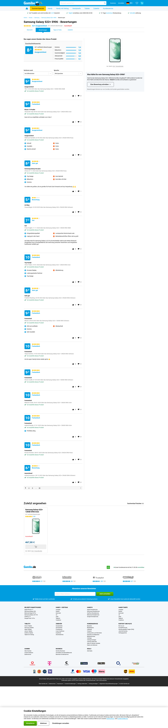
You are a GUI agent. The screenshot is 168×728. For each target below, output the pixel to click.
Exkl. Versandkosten (118, 66)
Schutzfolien (59, 627)
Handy (50, 8)
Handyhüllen (59, 626)
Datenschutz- (110, 718)
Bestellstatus (90, 627)
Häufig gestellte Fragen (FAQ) (126, 629)
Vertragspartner (123, 633)
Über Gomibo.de (43, 683)
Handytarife (77, 8)
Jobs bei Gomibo (123, 631)
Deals (89, 648)
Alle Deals (89, 651)
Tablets (87, 8)
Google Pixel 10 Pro (29, 618)
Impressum (60, 683)
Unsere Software (28, 652)
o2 (56, 615)
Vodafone (58, 620)
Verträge (89, 638)
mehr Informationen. (101, 680)
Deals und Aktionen (92, 645)
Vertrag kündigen (91, 640)
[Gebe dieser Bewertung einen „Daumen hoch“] (73, 95)
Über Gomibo (27, 651)
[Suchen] (104, 3)
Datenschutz (27, 654)
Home (25, 17)
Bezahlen (89, 626)
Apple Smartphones (92, 609)
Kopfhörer (58, 633)
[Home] (27, 8)
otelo (57, 616)
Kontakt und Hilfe (125, 623)
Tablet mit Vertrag (29, 634)
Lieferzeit (89, 629)
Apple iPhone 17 (28, 609)
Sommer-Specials (38, 8)
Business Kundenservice (62, 654)
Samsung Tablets (29, 627)
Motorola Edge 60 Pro (30, 613)
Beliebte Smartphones (32, 607)
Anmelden (121, 3)
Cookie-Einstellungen (70, 683)
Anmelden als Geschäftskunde (64, 652)
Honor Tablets (28, 626)
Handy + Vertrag (62, 607)
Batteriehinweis (91, 636)
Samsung (36, 17)
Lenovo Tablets (28, 631)
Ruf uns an (121, 626)
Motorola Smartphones (93, 615)
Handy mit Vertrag (62, 8)
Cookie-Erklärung (122, 718)
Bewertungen (61, 17)
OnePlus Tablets (28, 633)
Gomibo (27, 648)
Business (59, 648)
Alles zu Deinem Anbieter (93, 643)
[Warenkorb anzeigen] (142, 3)
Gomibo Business (60, 651)
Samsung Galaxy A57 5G (31, 615)
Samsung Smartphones (93, 611)
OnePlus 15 (27, 616)
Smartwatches (59, 634)
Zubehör (96, 8)
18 (39, 488)
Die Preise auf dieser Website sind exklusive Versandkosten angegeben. (110, 679)
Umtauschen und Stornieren (94, 633)
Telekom (58, 618)
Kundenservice (108, 8)
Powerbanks (59, 629)
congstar (58, 609)
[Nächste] (80, 488)
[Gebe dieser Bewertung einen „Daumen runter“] (78, 95)
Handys (90, 607)
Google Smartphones (92, 616)
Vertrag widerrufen (92, 641)
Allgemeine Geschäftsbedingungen (108, 683)
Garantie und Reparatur (93, 634)
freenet (57, 611)
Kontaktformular (123, 627)
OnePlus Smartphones (93, 613)
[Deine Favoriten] (137, 3)
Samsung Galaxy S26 (30, 611)
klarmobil (58, 613)
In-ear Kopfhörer (60, 631)
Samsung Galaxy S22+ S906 (48, 17)
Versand (89, 631)
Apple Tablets (28, 629)
